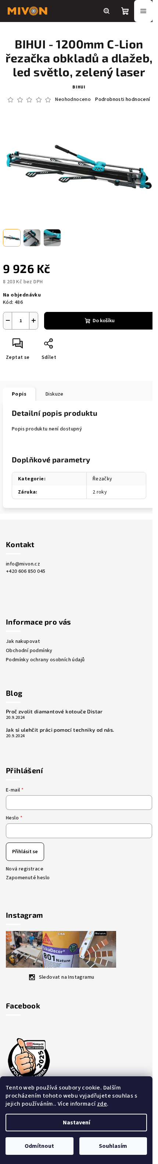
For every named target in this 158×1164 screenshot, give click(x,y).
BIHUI (79, 87)
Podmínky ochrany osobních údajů (45, 659)
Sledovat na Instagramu (66, 977)
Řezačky (102, 479)
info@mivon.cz (23, 564)
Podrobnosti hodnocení (122, 99)
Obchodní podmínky (29, 650)
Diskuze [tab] (55, 394)
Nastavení (76, 1122)
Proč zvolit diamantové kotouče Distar (54, 711)
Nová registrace (24, 869)
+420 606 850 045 (25, 571)
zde (102, 1104)
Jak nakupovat (23, 641)
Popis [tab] (19, 394)
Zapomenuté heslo (28, 877)
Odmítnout (39, 1146)
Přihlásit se (25, 851)
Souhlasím (113, 1146)
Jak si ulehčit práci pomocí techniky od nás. (60, 729)
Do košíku (104, 320)
